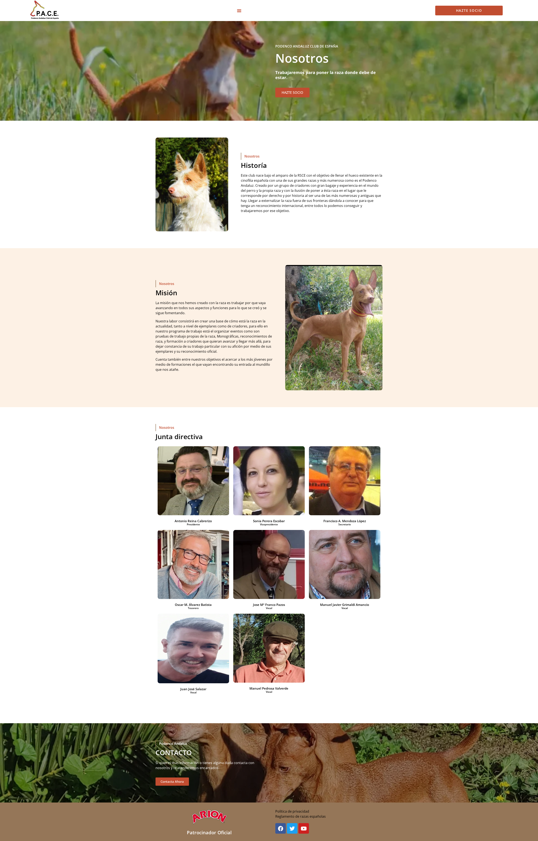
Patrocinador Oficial (209, 832)
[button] (239, 10)
